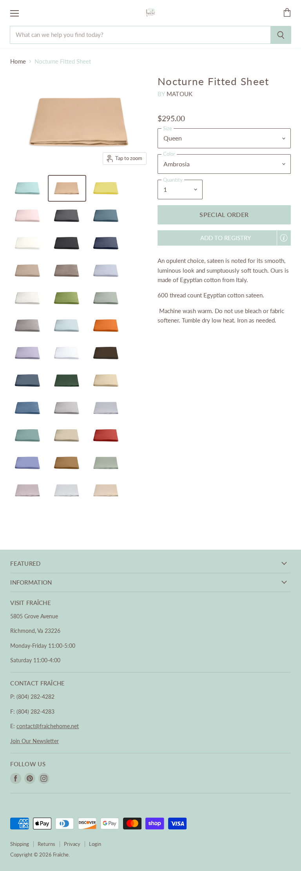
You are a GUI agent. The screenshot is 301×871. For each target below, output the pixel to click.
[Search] (280, 35)
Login (95, 844)
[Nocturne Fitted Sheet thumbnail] (27, 188)
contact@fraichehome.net (47, 726)
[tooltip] (284, 238)
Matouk (180, 93)
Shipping (19, 844)
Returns (46, 844)
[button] (224, 238)
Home (18, 61)
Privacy (72, 844)
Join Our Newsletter (34, 741)
